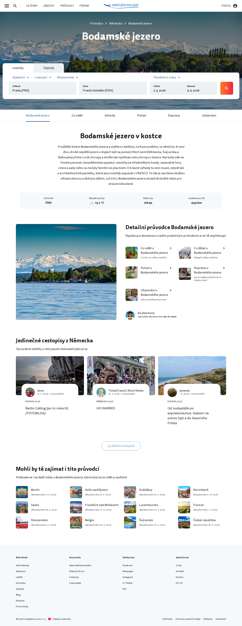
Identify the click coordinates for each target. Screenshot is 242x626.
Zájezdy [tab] (48, 68)
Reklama (208, 619)
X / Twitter (128, 583)
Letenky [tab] (18, 68)
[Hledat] (16, 6)
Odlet (157, 86)
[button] (21, 77)
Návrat (191, 86)
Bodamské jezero (38, 115)
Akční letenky (22, 565)
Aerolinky (21, 583)
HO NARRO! (105, 408)
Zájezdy (20, 589)
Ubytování (209, 115)
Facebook (127, 565)
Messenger (128, 571)
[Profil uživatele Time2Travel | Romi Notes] (101, 392)
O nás (179, 565)
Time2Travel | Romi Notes (126, 390)
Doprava (174, 115)
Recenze (20, 600)
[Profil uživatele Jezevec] (172, 392)
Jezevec (185, 390)
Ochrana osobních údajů (187, 619)
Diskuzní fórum (77, 571)
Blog (18, 594)
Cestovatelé (75, 583)
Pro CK (179, 583)
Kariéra (179, 577)
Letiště (19, 577)
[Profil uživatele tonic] (30, 392)
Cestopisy (74, 577)
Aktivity (110, 115)
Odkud (16, 86)
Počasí (141, 115)
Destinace (21, 571)
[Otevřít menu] (8, 6)
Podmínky (167, 619)
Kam (85, 86)
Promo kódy (22, 606)
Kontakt (180, 571)
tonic (40, 390)
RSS (125, 589)
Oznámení (221, 619)
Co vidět (77, 115)
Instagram (128, 577)
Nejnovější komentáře (80, 565)
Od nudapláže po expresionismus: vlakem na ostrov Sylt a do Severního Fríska (188, 415)
